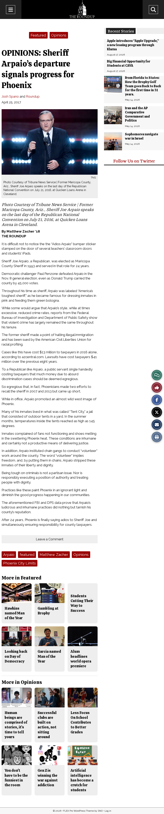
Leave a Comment (49, 539)
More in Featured (21, 578)
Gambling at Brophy (48, 610)
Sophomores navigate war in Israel (141, 136)
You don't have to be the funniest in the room (16, 777)
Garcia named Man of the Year (49, 656)
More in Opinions (22, 682)
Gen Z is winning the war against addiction (48, 777)
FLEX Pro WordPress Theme (78, 810)
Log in (108, 810)
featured (27, 555)
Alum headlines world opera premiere (81, 658)
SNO (100, 810)
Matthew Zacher (54, 555)
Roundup (33, 96)
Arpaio (8, 555)
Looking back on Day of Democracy (16, 656)
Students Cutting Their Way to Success (82, 603)
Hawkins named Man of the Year (15, 613)
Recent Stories (121, 31)
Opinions (58, 35)
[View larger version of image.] (50, 142)
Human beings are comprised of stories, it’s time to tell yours (16, 724)
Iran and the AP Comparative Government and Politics (137, 114)
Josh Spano (10, 96)
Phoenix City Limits (19, 563)
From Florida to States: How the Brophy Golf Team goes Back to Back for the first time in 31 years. (143, 86)
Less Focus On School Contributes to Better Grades (81, 722)
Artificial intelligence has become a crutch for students (82, 780)
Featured (38, 35)
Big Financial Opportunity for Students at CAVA (128, 63)
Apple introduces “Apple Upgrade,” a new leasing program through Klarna (133, 45)
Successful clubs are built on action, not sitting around (47, 724)
